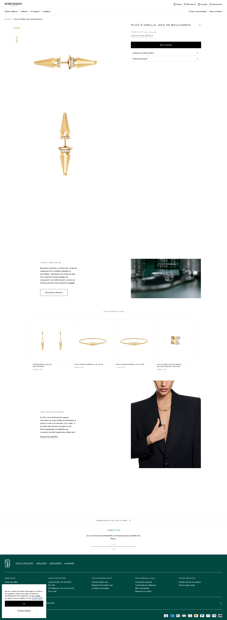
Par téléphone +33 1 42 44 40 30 (61, 588)
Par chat (51, 585)
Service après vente (187, 585)
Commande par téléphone (145, 585)
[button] (113, 549)
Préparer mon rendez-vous (102, 585)
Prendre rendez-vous (100, 582)
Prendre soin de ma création (190, 582)
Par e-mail (52, 591)
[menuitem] (177, 4)
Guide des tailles (11, 582)
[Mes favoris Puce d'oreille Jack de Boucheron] (200, 25)
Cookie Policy (37, 598)
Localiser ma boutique (100, 588)
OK (24, 604)
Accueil (8, 19)
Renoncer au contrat (143, 591)
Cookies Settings (24, 610)
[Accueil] (7, 563)
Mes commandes (142, 588)
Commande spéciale (143, 582)
